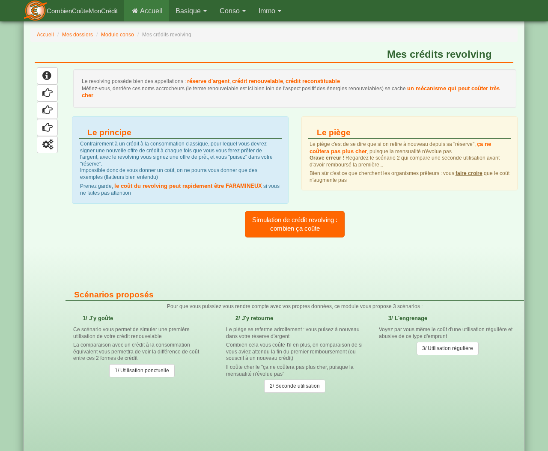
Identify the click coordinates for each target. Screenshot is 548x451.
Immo (268, 11)
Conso (230, 11)
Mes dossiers (77, 35)
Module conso (117, 35)
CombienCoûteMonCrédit (82, 11)
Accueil (151, 11)
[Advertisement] (298, 264)
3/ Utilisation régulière (447, 348)
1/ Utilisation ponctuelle (142, 371)
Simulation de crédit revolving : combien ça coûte (294, 224)
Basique (189, 11)
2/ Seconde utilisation (295, 386)
